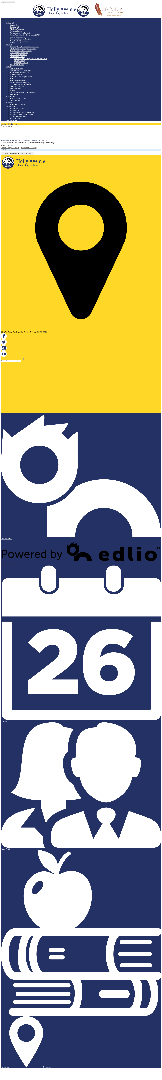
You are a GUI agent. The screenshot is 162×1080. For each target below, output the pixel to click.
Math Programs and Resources (20, 84)
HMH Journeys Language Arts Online (23, 49)
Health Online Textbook (18, 55)
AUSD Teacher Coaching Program (22, 112)
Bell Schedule (14, 27)
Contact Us (14, 25)
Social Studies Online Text (19, 53)
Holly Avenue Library (17, 57)
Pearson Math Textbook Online (21, 51)
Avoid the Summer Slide (18, 80)
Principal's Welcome (17, 29)
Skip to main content (8, 2)
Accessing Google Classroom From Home (24, 47)
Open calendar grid (26, 153)
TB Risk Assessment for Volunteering (23, 92)
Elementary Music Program (19, 82)
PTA (11, 78)
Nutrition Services (16, 75)
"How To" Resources (17, 86)
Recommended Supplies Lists (20, 33)
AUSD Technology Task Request (21, 114)
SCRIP (12, 90)
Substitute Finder (15, 118)
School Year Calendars (17, 104)
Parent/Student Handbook (19, 41)
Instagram (2, 134)
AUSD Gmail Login (17, 108)
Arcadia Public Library (18, 98)
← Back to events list (9, 153)
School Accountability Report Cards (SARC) (25, 35)
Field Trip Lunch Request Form (21, 77)
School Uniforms (16, 31)
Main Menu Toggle (7, 19)
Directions (46, 1067)
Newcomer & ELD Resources (20, 71)
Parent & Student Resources (19, 73)
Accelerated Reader (21, 63)
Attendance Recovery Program (20, 39)
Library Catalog (19, 61)
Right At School (15, 88)
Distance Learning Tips (18, 116)
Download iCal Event (28, 148)
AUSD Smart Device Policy (19, 43)
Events (3, 150)
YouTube (2, 137)
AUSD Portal (14, 110)
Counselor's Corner (16, 69)
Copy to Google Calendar (10, 148)
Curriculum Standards (17, 37)
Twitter (2, 131)
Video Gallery (15, 94)
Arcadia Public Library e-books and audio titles (30, 59)
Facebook (2, 128)
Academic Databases (17, 65)
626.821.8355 (42, 332)
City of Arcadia (15, 100)
